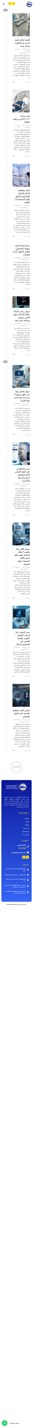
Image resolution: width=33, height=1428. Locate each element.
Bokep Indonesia (6, 913)
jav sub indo (29, 917)
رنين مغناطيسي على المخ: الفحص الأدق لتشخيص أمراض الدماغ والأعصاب (22, 475)
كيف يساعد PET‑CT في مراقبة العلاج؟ (21, 119)
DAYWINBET (19, 921)
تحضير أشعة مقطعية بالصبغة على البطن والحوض (21, 713)
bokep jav (13, 915)
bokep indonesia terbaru (18, 913)
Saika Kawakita (12, 917)
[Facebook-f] (13, 3)
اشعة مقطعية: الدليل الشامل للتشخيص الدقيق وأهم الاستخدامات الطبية (22, 196)
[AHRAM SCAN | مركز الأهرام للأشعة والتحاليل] (16, 787)
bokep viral (6, 915)
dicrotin (20, 919)
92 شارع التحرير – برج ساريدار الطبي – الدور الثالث (14, 874)
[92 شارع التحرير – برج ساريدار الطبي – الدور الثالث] (28, 875)
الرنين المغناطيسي (25, 53)
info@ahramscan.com (18, 852)
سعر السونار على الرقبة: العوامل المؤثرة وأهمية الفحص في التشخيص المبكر (22, 638)
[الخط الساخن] (28, 846)
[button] (4, 1423)
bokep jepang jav (28, 919)
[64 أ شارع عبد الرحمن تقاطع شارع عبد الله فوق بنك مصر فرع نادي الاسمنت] (28, 892)
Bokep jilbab (29, 913)
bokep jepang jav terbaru (23, 915)
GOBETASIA (11, 923)
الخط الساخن (21, 845)
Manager (18, 205)
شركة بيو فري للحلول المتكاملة (13, 904)
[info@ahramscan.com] (28, 852)
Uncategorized (23, 207)
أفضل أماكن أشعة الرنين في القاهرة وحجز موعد (22, 43)
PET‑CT (19, 127)
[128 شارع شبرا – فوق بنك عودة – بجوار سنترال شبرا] (28, 880)
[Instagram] (9, 3)
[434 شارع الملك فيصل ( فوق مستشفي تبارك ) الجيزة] (28, 870)
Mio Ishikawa (22, 917)
